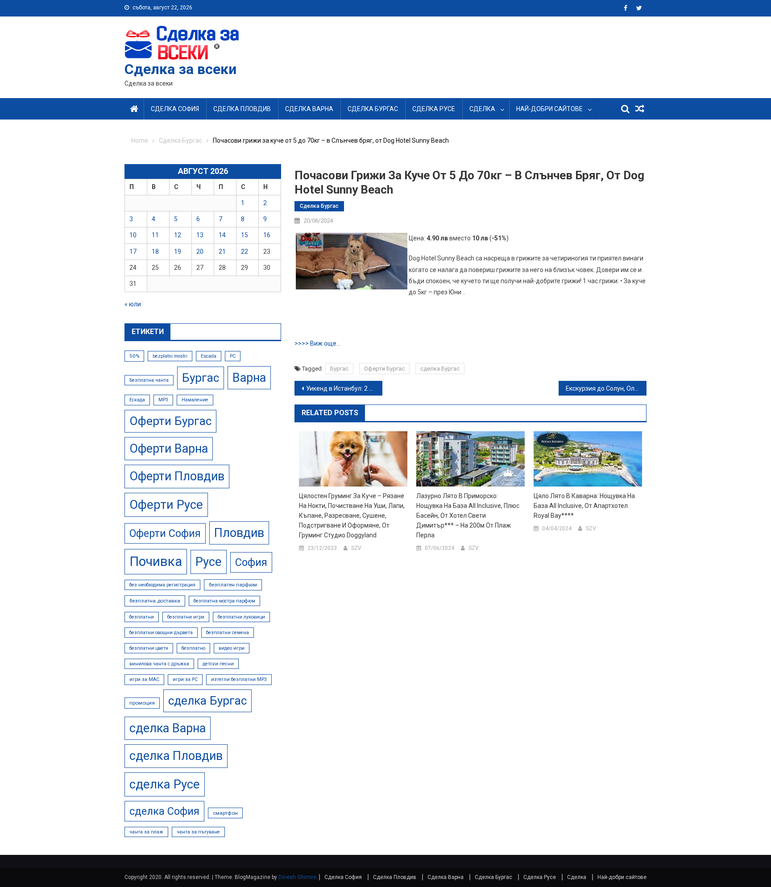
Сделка (482, 108)
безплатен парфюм (233, 585)
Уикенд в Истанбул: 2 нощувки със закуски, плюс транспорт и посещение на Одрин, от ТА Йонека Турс (344, 388)
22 (244, 251)
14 (222, 235)
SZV (356, 548)
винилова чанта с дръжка (159, 664)
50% (134, 356)
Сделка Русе (433, 108)
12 (177, 235)
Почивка (155, 561)
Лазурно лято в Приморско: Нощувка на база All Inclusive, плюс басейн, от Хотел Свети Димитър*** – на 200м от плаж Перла (467, 515)
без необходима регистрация (162, 585)
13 (199, 235)
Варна (249, 378)
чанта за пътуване (198, 832)
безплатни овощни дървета (161, 632)
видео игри (232, 648)
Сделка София (175, 108)
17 (133, 251)
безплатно (193, 648)
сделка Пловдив (176, 756)
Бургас (339, 368)
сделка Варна (167, 728)
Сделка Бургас (373, 108)
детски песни (218, 664)
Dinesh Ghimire (297, 877)
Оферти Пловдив (176, 476)
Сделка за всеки (180, 69)
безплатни (141, 617)
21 (222, 251)
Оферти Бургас (384, 368)
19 (177, 251)
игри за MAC (144, 679)
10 (133, 235)
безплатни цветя (148, 648)
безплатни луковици (241, 617)
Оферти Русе (166, 504)
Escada (208, 356)
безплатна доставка (154, 601)
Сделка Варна (309, 108)
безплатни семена (227, 632)
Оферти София (165, 533)
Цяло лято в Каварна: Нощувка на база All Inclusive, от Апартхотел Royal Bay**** (584, 505)
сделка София (164, 811)
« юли (132, 304)
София (251, 562)
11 (155, 235)
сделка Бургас (440, 368)
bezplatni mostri (170, 356)
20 (199, 251)
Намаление (195, 400)
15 (244, 235)
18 (155, 251)
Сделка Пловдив (242, 108)
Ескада (137, 400)
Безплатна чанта (149, 380)
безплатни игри (185, 617)
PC (233, 356)
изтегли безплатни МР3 (239, 679)
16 (266, 235)
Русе (208, 561)
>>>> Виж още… (317, 343)
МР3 (163, 400)
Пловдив (239, 533)
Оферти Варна (168, 448)
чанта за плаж (146, 832)
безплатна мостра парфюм (224, 601)
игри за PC (185, 679)
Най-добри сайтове (549, 108)
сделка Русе (164, 784)
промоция (142, 703)
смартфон (225, 813)
